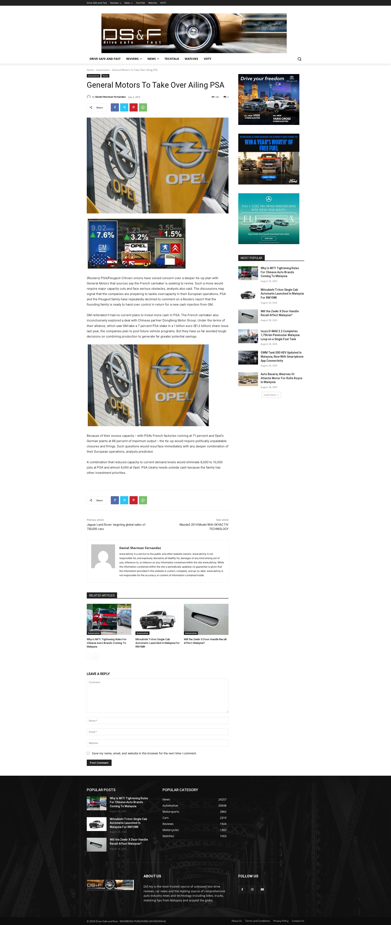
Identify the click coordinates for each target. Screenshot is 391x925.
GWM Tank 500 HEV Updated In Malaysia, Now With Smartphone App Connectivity (282, 356)
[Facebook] (115, 107)
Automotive (102, 70)
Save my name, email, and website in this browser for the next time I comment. (144, 753)
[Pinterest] (134, 107)
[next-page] (95, 656)
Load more (270, 394)
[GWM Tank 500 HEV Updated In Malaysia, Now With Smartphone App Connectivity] (248, 358)
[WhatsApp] (143, 107)
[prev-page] (89, 656)
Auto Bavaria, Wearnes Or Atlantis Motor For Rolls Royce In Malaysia (281, 378)
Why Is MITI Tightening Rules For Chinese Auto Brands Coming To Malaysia (106, 643)
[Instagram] (252, 889)
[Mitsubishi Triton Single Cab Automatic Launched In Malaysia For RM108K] (157, 619)
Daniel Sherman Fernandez (110, 96)
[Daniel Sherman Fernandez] (89, 97)
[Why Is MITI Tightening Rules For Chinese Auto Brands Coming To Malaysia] (109, 619)
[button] (299, 59)
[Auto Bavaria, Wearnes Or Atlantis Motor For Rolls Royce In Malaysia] (248, 379)
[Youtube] (262, 889)
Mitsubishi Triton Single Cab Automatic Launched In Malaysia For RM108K (157, 643)
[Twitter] (124, 107)
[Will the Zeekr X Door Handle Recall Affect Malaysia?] (206, 619)
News (105, 75)
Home (90, 70)
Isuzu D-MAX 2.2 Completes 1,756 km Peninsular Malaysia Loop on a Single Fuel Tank (280, 335)
